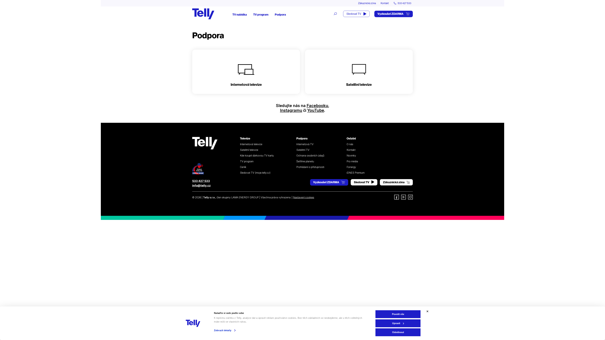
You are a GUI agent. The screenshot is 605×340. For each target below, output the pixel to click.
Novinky (351, 155)
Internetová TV (305, 144)
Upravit (396, 323)
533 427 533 (201, 181)
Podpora (280, 14)
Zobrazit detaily (222, 330)
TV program (260, 14)
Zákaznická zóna (367, 3)
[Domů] (203, 13)
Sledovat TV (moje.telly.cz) (255, 172)
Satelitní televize (249, 149)
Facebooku (317, 105)
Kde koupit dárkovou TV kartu (257, 155)
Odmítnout (398, 332)
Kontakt (385, 3)
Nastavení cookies (303, 197)
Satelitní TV (302, 149)
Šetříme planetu (305, 161)
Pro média (352, 161)
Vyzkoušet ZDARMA (390, 14)
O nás (350, 144)
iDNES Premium (356, 172)
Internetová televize (251, 144)
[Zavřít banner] (427, 311)
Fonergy (351, 167)
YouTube (315, 110)
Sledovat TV (354, 14)
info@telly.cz (201, 185)
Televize (245, 138)
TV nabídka (239, 14)
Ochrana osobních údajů (310, 155)
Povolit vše (398, 314)
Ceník (243, 167)
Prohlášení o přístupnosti (310, 167)
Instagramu (291, 110)
